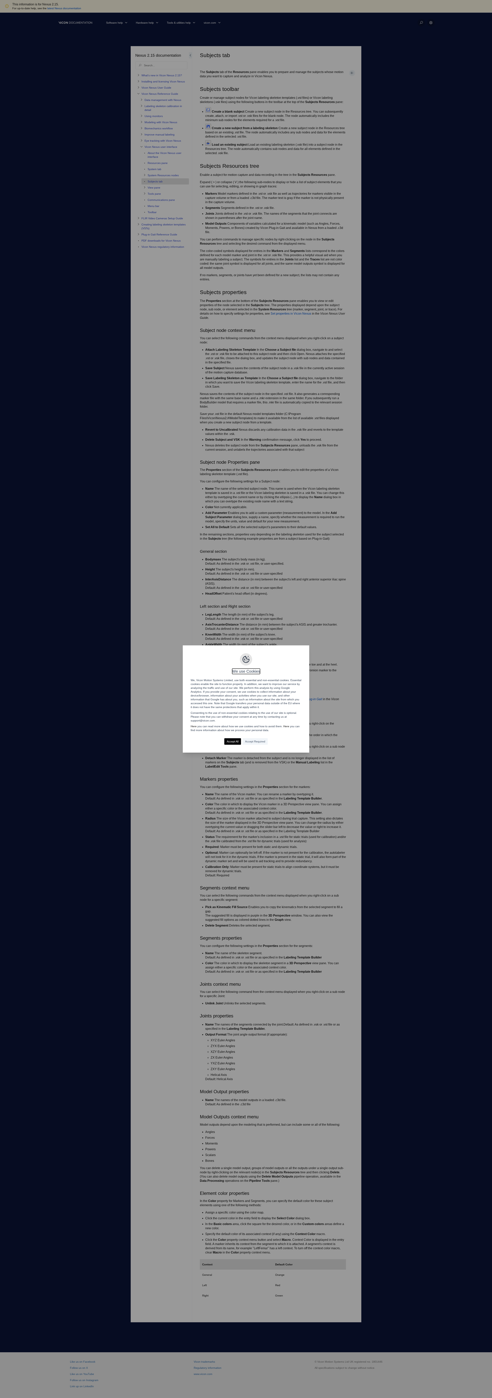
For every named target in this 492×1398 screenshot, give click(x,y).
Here (194, 726)
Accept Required (255, 741)
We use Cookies (246, 671)
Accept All (233, 741)
